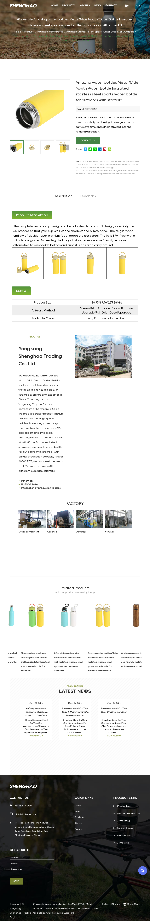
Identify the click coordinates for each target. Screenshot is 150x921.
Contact (111, 5)
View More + (36, 735)
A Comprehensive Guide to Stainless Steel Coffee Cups (36, 712)
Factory (92, 10)
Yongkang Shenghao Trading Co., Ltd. (20, 912)
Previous (13, 147)
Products (68, 5)
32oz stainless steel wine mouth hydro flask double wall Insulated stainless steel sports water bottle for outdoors (24, 662)
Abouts (85, 5)
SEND (16, 881)
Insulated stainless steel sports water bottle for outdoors (100, 32)
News (97, 5)
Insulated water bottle (50, 32)
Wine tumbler (74, 10)
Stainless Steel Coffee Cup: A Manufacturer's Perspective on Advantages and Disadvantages (75, 715)
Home (54, 5)
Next (66, 147)
